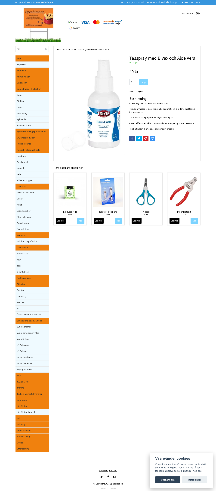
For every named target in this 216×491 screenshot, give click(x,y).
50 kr (146, 214)
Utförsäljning (23, 448)
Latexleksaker (24, 210)
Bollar (19, 198)
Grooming (21, 296)
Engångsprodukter (26, 137)
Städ (19, 375)
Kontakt (113, 470)
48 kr (70, 214)
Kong (19, 204)
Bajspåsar (22, 82)
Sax (19, 308)
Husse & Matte (24, 143)
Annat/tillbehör (24, 430)
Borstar (20, 290)
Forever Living (23, 436)
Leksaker (21, 186)
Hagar (20, 107)
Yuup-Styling (23, 338)
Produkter (22, 70)
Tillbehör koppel (24, 180)
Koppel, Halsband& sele (28, 149)
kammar (21, 302)
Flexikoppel (22, 162)
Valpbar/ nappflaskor (27, 241)
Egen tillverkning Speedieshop (31, 131)
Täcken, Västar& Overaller (29, 393)
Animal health (23, 76)
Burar (19, 94)
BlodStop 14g (70, 211)
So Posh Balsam (24, 363)
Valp (19, 418)
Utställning (22, 406)
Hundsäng (22, 113)
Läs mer (60, 220)
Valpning (21, 424)
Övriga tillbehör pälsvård (29, 314)
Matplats (21, 235)
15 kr (108, 214)
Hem (19, 58)
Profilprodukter (24, 277)
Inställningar (194, 479)
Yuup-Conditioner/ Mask (28, 332)
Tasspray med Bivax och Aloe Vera (93, 49)
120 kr (184, 214)
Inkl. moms (187, 13)
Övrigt (20, 442)
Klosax (146, 211)
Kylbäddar (22, 119)
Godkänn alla (168, 479)
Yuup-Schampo (24, 326)
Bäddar (20, 101)
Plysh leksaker (24, 216)
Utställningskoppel (26, 412)
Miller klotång (184, 211)
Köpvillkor (21, 64)
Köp (144, 82)
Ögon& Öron (23, 271)
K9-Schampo (23, 345)
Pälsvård (21, 284)
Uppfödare (22, 399)
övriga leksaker (24, 229)
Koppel (20, 168)
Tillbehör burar (24, 125)
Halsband (21, 155)
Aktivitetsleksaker (25, 192)
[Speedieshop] (38, 24)
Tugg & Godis (23, 381)
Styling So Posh (24, 369)
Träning (20, 387)
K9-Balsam (22, 351)
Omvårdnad (22, 247)
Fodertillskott (23, 253)
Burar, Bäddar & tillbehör (29, 88)
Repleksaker (23, 223)
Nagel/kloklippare (108, 211)
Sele (19, 174)
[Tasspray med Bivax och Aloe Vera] (91, 105)
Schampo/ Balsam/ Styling (29, 320)
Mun (19, 259)
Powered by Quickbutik (108, 488)
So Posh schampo (25, 357)
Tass (19, 265)
